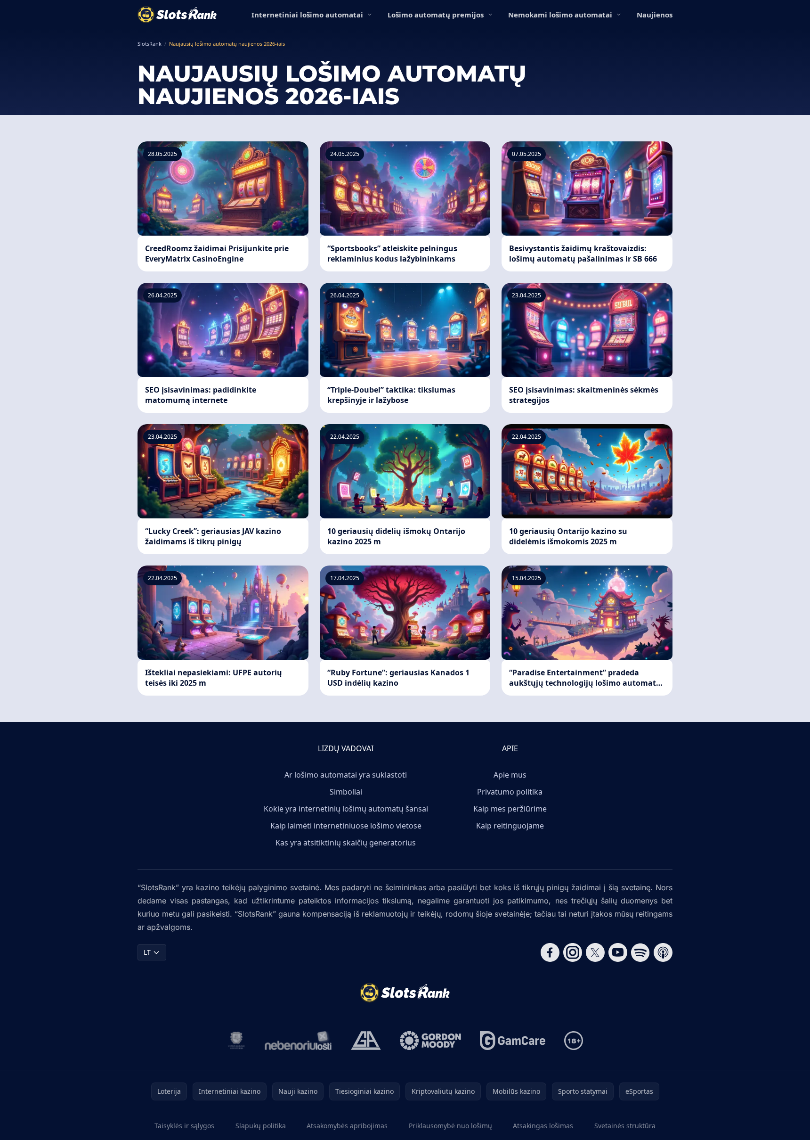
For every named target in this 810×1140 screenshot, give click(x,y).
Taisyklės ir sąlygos (184, 1125)
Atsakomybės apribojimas (347, 1125)
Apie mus (510, 775)
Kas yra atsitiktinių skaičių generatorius (345, 842)
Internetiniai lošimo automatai (307, 14)
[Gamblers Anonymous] (366, 1040)
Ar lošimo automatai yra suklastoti (345, 775)
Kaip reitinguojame (510, 825)
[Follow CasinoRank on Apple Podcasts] (663, 952)
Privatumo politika (510, 792)
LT (147, 952)
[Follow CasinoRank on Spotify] (640, 952)
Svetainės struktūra (625, 1125)
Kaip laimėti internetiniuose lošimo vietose (345, 825)
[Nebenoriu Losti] (298, 1040)
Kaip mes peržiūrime (510, 809)
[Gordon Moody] (430, 1040)
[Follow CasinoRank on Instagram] (572, 952)
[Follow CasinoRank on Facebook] (550, 952)
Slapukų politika (260, 1125)
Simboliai (346, 792)
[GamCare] (512, 1040)
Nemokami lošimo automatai (560, 14)
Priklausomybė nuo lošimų (450, 1125)
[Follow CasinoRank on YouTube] (617, 952)
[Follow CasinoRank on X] (595, 952)
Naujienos (654, 14)
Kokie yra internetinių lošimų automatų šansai (346, 809)
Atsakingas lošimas (543, 1125)
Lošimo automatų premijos (436, 14)
